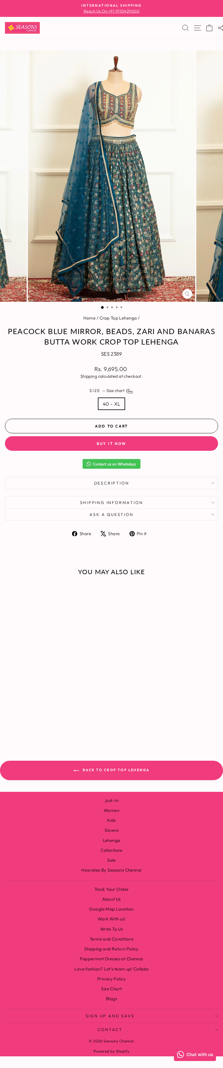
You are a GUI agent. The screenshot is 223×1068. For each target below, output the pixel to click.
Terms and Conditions (112, 939)
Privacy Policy (111, 979)
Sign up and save (110, 1016)
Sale (111, 860)
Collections (111, 850)
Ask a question (111, 514)
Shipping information (111, 502)
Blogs (111, 998)
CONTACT (110, 1029)
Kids (111, 820)
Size (107, 390)
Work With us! (112, 919)
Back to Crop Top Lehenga (116, 770)
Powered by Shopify (111, 1051)
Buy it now (111, 443)
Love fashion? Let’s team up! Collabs (111, 969)
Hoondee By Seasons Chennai (111, 870)
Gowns (111, 830)
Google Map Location (111, 909)
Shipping (88, 376)
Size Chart (111, 988)
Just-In (111, 800)
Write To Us (111, 929)
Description (111, 483)
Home (89, 318)
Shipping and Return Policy (111, 949)
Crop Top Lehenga (118, 318)
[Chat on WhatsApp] (111, 464)
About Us (111, 899)
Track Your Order (111, 889)
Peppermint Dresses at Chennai (111, 958)
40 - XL (112, 404)
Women (111, 810)
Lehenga (112, 840)
